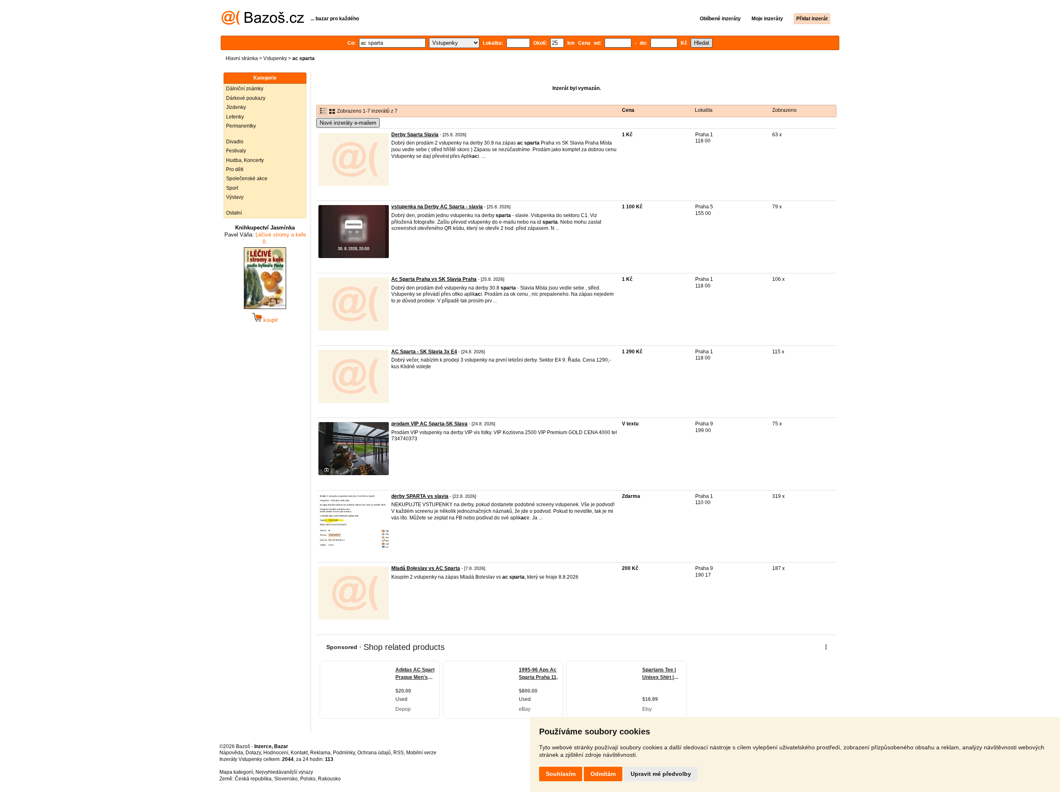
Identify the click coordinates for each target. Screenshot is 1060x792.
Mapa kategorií (236, 772)
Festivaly (236, 151)
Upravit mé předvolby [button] (661, 773)
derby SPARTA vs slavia (419, 496)
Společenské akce (246, 178)
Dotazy (253, 753)
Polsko (308, 779)
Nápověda (231, 753)
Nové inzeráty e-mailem (348, 123)
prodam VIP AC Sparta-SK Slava (429, 424)
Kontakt (299, 753)
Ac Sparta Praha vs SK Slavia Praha (434, 279)
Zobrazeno (784, 110)
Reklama (320, 753)
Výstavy (234, 197)
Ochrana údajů (374, 753)
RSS (398, 753)
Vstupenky (275, 58)
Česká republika (253, 779)
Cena (628, 110)
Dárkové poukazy (245, 98)
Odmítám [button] (603, 773)
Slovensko (286, 779)
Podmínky (344, 753)
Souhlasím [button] (561, 773)
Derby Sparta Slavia (414, 135)
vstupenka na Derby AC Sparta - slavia (437, 207)
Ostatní (234, 213)
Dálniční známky (244, 89)
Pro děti (234, 169)
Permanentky (241, 126)
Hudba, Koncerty (245, 160)
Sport (232, 188)
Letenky (235, 117)
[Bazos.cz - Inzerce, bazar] (263, 23)
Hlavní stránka (242, 58)
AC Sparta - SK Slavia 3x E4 (424, 352)
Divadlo (234, 142)
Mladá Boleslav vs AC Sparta (425, 568)
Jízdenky (236, 107)
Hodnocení (275, 753)
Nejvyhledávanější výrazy (284, 772)
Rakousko (329, 779)
